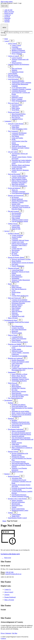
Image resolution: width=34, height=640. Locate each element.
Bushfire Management (18, 360)
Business (6, 474)
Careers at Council (13, 56)
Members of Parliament (18, 50)
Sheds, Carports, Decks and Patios (21, 413)
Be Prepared (15, 197)
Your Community (13, 131)
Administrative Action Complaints (21, 82)
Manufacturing (16, 504)
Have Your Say (16, 117)
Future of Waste (12, 335)
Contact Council (16, 45)
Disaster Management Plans (19, 200)
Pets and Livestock (13, 211)
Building (10, 403)
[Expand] (11, 41)
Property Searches (17, 442)
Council (6, 41)
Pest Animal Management (19, 329)
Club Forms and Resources (19, 186)
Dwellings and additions (18, 404)
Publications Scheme (17, 72)
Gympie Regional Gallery (19, 167)
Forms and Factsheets (14, 77)
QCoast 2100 (15, 366)
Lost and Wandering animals (20, 221)
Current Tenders (16, 514)
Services (6, 231)
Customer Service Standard (19, 300)
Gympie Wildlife (16, 349)
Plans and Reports (17, 68)
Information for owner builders (20, 411)
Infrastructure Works (17, 115)
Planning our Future (17, 471)
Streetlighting (15, 278)
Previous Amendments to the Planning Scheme (20, 454)
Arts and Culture (12, 152)
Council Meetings (17, 48)
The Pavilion (15, 255)
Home (4, 521)
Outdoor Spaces (12, 223)
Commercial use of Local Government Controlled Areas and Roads (21, 481)
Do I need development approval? (21, 433)
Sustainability (12, 372)
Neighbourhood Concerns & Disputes (22, 262)
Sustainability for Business (19, 380)
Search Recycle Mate (18, 396)
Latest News (15, 106)
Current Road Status (17, 270)
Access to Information (18, 81)
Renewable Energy (17, 505)
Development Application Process (21, 434)
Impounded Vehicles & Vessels (20, 271)
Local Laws (15, 96)
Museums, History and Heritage (21, 165)
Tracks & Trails (16, 229)
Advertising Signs (17, 478)
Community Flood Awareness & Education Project (21, 208)
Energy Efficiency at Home (19, 374)
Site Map (14, 633)
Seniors (14, 143)
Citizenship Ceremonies (18, 191)
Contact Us (7, 589)
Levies (13, 290)
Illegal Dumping (16, 386)
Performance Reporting (18, 303)
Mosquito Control (17, 333)
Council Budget (12, 73)
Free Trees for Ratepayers (19, 289)
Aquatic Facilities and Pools (20, 176)
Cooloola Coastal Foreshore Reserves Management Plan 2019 (22, 369)
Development (8, 400)
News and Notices (13, 103)
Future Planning (16, 340)
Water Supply (15, 309)
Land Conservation (17, 363)
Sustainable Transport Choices (20, 379)
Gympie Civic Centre (18, 242)
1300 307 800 (9, 572)
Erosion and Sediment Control (20, 361)
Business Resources (13, 476)
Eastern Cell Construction (19, 338)
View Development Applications (21, 437)
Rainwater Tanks (16, 306)
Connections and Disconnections (21, 301)
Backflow (14, 420)
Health (13, 139)
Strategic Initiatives (17, 305)
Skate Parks (15, 252)
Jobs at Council (8, 592)
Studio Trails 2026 (17, 168)
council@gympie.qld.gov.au (13, 574)
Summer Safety (16, 204)
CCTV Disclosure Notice (19, 87)
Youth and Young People (19, 146)
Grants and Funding (17, 138)
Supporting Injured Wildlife (19, 356)
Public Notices (16, 108)
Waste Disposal (12, 383)
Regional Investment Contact (20, 510)
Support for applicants (18, 436)
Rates (9, 284)
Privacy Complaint (17, 99)
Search (3, 32)
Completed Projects (17, 119)
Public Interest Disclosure (19, 100)
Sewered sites (15, 427)
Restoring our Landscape (15, 358)
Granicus (3, 638)
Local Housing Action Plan (19, 141)
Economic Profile (17, 490)
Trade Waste (15, 314)
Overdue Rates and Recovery (20, 295)
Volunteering (15, 144)
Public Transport (16, 275)
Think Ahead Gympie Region (20, 205)
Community (7, 121)
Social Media (15, 110)
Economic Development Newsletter (22, 488)
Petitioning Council (17, 97)
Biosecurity (15, 331)
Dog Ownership (16, 214)
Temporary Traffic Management (21, 280)
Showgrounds (16, 250)
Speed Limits (15, 281)
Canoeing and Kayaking (19, 177)
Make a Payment (13, 318)
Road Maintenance (17, 276)
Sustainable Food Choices (19, 377)
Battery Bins (15, 385)
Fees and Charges (13, 75)
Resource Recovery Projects (20, 342)
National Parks (16, 227)
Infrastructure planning (18, 456)
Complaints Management (19, 91)
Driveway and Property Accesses (21, 259)
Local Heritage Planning (19, 461)
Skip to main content (7, 1)
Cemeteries (15, 238)
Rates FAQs (15, 286)
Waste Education (16, 393)
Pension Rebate (16, 292)
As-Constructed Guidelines (19, 446)
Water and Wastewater (14, 298)
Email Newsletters (17, 105)
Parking (14, 273)
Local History (15, 125)
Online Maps (15, 127)
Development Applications (15, 429)
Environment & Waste (10, 320)
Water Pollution (16, 308)
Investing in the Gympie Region (17, 498)
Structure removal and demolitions (21, 414)
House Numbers (16, 261)
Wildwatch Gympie (17, 351)
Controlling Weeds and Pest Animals (18, 322)
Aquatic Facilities (17, 237)
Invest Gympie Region (18, 509)
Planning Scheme (13, 451)
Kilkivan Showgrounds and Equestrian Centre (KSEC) (19, 181)
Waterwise (15, 313)
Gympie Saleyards (17, 248)
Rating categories (16, 287)
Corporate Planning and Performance (18, 64)
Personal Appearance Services (20, 496)
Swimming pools (16, 416)
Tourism (14, 507)
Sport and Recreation (14, 174)
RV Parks (14, 253)
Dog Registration (16, 213)
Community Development (19, 133)
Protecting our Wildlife (14, 344)
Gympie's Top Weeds (18, 328)
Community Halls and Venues (20, 240)
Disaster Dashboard (17, 199)
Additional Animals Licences (20, 219)
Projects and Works (13, 112)
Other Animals (16, 218)
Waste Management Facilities (20, 395)
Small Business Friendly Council (17, 518)
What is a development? (18, 431)
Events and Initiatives (14, 188)
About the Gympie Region (15, 123)
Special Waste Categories (19, 391)
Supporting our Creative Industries (21, 160)
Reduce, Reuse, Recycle (19, 376)
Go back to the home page (10, 554)
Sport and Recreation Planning (20, 463)
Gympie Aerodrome (17, 235)
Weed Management (17, 326)
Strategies (14, 70)
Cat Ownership (16, 216)
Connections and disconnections (21, 423)
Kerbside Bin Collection (18, 388)
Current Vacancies (17, 58)
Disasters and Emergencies (15, 195)
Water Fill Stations (17, 311)
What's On (15, 190)
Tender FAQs (15, 516)
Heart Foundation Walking (19, 179)
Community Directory (18, 134)
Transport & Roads (13, 268)
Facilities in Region (13, 233)
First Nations (15, 136)
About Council (12, 43)
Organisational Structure (18, 52)
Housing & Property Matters (16, 257)
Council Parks (16, 225)
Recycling (14, 390)
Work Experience (17, 63)
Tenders (10, 512)
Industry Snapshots (17, 500)
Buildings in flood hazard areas (20, 422)
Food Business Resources (19, 494)
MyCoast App (16, 365)
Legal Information (13, 79)
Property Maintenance (18, 266)
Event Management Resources (20, 193)
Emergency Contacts (17, 202)
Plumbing (11, 418)
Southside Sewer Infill (18, 316)
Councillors (15, 47)
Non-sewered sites (17, 425)
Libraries (14, 247)
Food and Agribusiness (18, 502)
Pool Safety (15, 264)
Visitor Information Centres (19, 129)
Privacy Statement (17, 53)
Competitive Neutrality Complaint (21, 89)
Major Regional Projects (18, 114)
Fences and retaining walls (19, 406)
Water (13, 294)
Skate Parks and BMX (18, 184)
